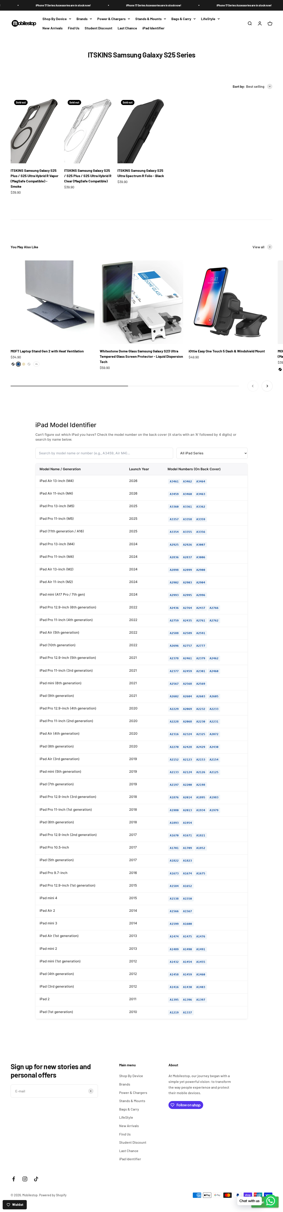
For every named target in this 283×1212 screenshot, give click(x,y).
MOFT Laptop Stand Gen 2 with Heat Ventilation (47, 351)
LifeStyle (208, 19)
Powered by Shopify (53, 1195)
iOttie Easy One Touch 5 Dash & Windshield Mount (227, 351)
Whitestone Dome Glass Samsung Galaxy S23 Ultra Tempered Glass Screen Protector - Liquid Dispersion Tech (141, 356)
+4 (36, 364)
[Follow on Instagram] (25, 1179)
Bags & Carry (181, 19)
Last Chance (127, 28)
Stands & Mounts (148, 19)
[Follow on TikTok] (36, 1179)
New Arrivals (52, 28)
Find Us (73, 28)
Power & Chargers (111, 19)
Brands (82, 19)
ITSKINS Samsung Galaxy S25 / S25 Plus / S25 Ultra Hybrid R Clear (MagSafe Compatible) (87, 175)
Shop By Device (54, 19)
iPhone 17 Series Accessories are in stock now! (43, 5)
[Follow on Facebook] (14, 1179)
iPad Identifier (153, 28)
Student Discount (98, 28)
